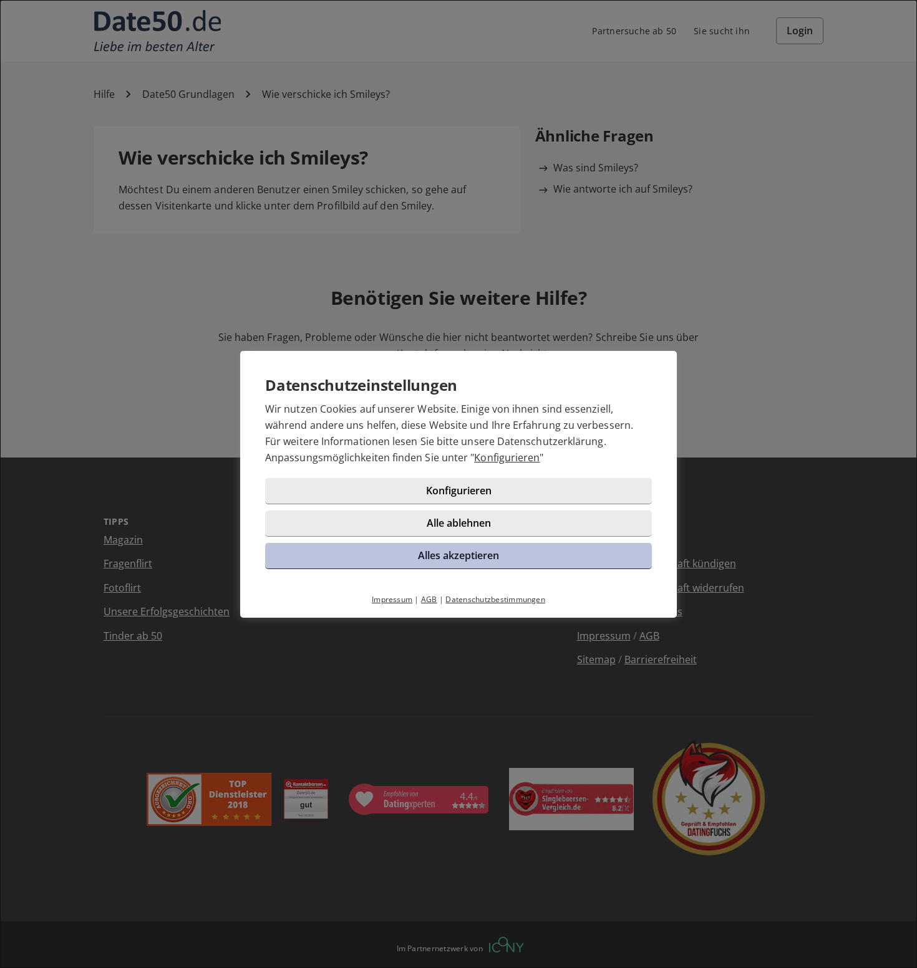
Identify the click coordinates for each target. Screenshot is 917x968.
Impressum (392, 599)
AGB (429, 599)
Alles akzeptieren (458, 555)
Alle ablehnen (459, 523)
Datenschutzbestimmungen (495, 599)
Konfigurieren (507, 457)
